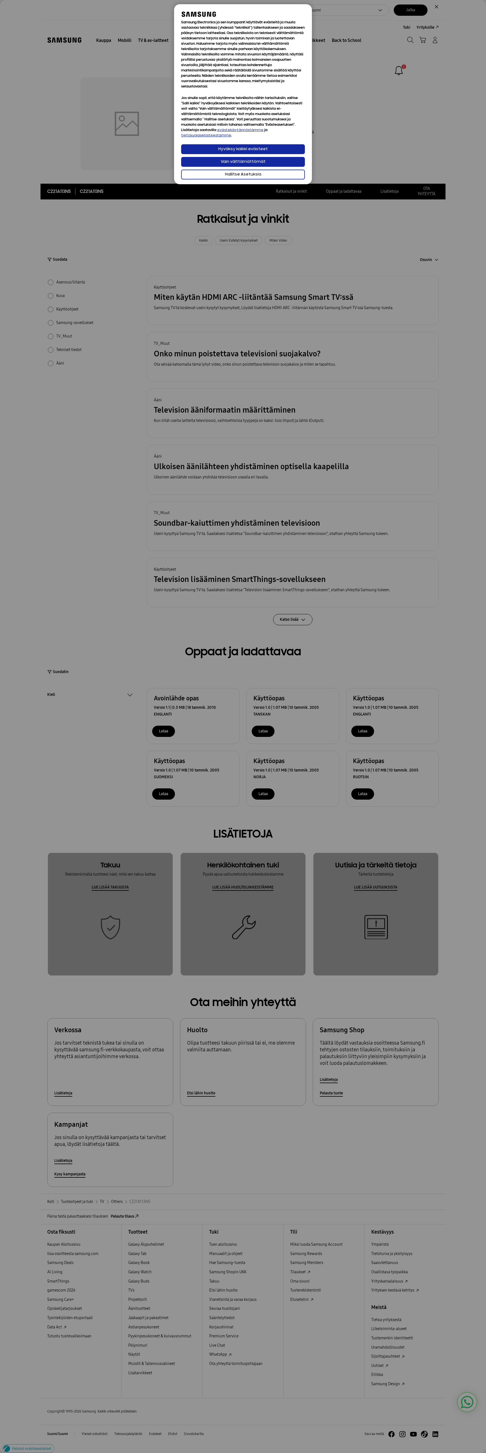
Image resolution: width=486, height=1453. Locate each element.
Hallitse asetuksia (243, 174)
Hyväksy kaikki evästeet (243, 149)
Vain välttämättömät (243, 162)
